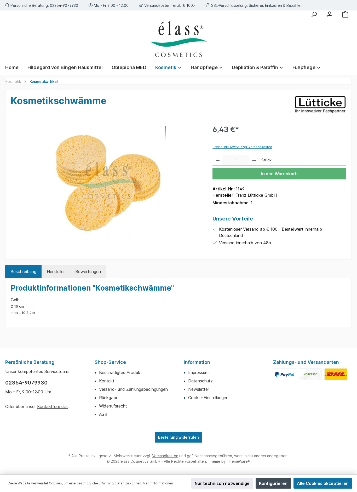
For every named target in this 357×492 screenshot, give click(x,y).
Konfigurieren (273, 483)
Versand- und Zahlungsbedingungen (133, 389)
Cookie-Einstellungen (208, 397)
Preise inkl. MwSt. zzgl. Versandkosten (242, 147)
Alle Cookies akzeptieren (323, 483)
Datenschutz (200, 380)
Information (197, 362)
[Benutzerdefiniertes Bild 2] (310, 374)
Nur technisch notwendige (222, 483)
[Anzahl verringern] (217, 160)
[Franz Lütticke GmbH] (320, 104)
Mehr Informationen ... (159, 483)
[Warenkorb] (345, 14)
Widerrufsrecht (113, 406)
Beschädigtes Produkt (120, 372)
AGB (103, 414)
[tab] (23, 271)
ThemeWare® (238, 461)
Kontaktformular (52, 406)
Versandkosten (165, 456)
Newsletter (198, 389)
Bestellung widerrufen (178, 437)
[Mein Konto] (329, 14)
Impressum (198, 372)
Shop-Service (110, 362)
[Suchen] (313, 14)
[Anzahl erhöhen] (254, 160)
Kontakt (106, 380)
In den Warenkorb (279, 173)
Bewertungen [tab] (88, 271)
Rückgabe (108, 397)
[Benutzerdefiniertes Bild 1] (284, 374)
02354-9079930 (26, 383)
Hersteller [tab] (56, 271)
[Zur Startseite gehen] (178, 39)
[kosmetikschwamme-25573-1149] (106, 180)
